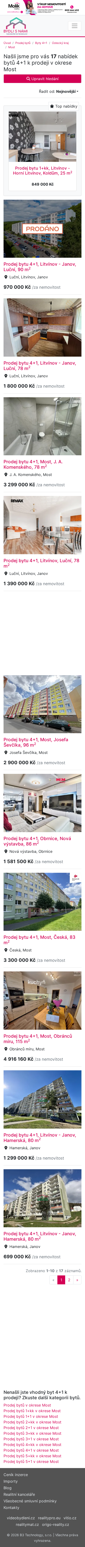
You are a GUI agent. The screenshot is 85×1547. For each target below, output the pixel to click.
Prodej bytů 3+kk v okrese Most (32, 1433)
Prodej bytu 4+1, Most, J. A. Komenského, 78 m (33, 464)
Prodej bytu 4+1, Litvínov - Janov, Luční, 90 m (40, 266)
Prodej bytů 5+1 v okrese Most (31, 1461)
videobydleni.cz (21, 1518)
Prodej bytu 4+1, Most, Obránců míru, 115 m (38, 1038)
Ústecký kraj (60, 43)
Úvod (7, 43)
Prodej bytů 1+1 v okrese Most (31, 1416)
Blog (8, 1487)
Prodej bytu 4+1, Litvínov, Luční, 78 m (41, 563)
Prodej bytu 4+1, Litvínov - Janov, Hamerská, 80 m (40, 1137)
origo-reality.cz (55, 1524)
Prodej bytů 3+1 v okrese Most (31, 1439)
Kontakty (11, 1507)
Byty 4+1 (41, 43)
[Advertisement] (42, 632)
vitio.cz (70, 1518)
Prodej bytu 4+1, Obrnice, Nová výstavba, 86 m (37, 841)
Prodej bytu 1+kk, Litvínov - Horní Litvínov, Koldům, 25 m (42, 170)
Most (11, 47)
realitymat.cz (27, 1524)
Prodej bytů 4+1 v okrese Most (31, 1450)
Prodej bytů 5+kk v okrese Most (32, 1455)
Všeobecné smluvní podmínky (30, 1501)
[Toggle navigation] (74, 26)
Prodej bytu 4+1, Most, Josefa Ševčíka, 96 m (36, 742)
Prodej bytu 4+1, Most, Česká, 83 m (39, 939)
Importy (11, 1481)
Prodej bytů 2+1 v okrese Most (31, 1427)
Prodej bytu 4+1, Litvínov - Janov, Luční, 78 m (40, 365)
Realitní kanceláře (19, 1494)
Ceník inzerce (16, 1474)
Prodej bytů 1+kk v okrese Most (32, 1410)
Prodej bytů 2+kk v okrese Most (32, 1422)
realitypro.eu (49, 1518)
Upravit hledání (44, 78)
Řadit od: (57, 91)
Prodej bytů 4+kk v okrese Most (32, 1444)
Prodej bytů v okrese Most (27, 1405)
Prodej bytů (22, 43)
